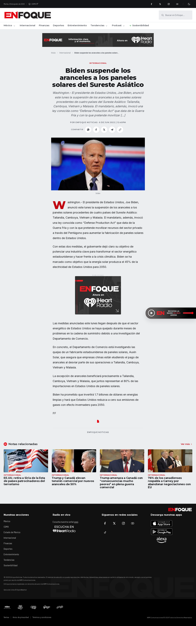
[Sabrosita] (59, 607)
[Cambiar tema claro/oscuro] (189, 4)
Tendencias (97, 25)
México (8, 25)
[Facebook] (151, 4)
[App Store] (161, 523)
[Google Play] (161, 531)
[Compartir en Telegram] (112, 129)
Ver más (185, 444)
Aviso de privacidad (21, 617)
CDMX (6, 526)
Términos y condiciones (41, 617)
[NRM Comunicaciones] (7, 607)
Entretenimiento (77, 25)
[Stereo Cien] (46, 607)
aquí (76, 521)
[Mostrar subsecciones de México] (14, 25)
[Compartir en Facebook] (96, 129)
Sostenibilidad (140, 25)
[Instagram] (168, 4)
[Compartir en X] (104, 129)
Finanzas (44, 25)
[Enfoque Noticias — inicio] (27, 15)
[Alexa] (161, 540)
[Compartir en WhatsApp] (88, 129)
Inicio (53, 52)
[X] (160, 4)
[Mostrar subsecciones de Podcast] (124, 25)
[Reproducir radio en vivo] (151, 313)
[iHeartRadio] (64, 528)
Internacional (27, 25)
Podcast (117, 25)
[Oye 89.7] (33, 607)
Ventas (6, 617)
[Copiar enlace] (120, 129)
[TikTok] (105, 532)
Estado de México (12, 532)
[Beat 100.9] (20, 607)
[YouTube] (177, 4)
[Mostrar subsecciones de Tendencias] (106, 25)
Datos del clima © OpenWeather (15, 590)
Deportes (58, 25)
